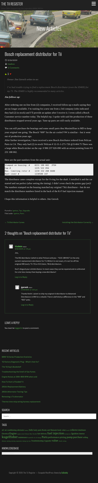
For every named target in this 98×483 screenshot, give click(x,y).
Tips (20, 211)
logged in (18, 328)
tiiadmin (11, 64)
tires (29, 441)
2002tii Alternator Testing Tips (14, 391)
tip (27, 441)
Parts (22, 214)
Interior (82, 434)
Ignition (15, 211)
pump (70, 437)
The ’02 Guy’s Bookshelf (11, 367)
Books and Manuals (49, 430)
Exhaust (27, 434)
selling (85, 437)
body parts (37, 430)
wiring (64, 441)
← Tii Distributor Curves (14, 222)
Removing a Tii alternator (12, 396)
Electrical (5, 434)
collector (74, 430)
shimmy (4, 441)
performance (53, 437)
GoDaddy (64, 472)
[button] (94, 3)
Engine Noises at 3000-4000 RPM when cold (19, 377)
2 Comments (13, 68)
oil (34, 437)
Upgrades (26, 211)
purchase (78, 437)
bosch (67, 430)
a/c (3, 430)
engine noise (20, 434)
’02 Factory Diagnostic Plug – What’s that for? (20, 362)
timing (24, 441)
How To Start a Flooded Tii (12, 382)
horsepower (67, 434)
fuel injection (55, 433)
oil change (38, 437)
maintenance (23, 437)
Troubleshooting (37, 441)
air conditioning (11, 430)
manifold (30, 437)
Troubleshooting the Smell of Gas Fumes (18, 371)
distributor (82, 430)
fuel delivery (42, 434)
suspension (19, 441)
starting (9, 441)
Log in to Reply (21, 277)
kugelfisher (10, 437)
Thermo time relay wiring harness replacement (21, 401)
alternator (20, 430)
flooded (35, 434)
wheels (60, 441)
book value (61, 430)
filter (31, 434)
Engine (13, 433)
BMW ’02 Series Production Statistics (17, 357)
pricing (63, 437)
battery (26, 430)
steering (13, 441)
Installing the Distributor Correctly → (77, 222)
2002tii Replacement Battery (14, 386)
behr (31, 430)
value (55, 440)
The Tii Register (12, 3)
